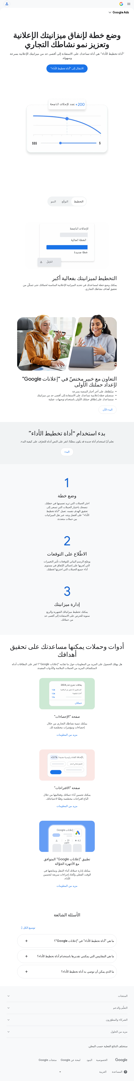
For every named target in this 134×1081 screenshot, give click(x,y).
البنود (89, 1060)
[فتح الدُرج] (128, 4)
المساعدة (117, 1071)
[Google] (121, 1060)
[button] (67, 940)
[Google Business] (121, 4)
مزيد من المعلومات (67, 735)
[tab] (78, 201)
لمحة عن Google (70, 1060)
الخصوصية (101, 1060)
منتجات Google (48, 1060)
